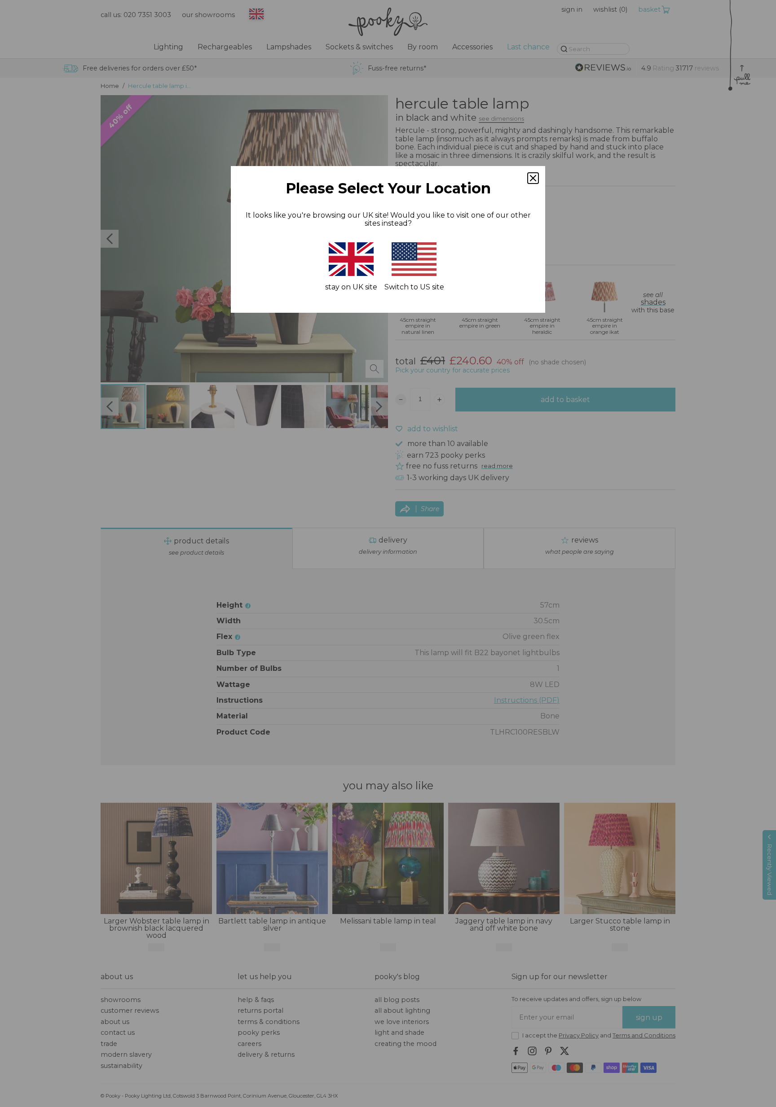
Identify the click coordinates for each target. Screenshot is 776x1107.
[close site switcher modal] (533, 178)
